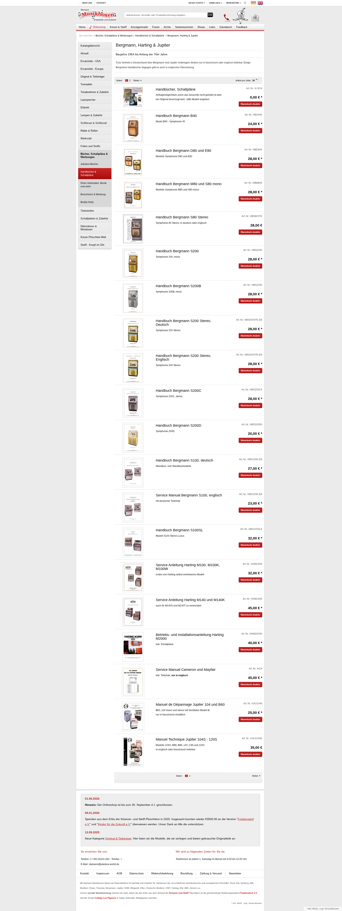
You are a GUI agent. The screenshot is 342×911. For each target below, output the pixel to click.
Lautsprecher (88, 99)
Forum (156, 27)
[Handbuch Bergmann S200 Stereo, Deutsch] (133, 333)
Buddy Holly (87, 202)
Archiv (167, 27)
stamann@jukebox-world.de (104, 864)
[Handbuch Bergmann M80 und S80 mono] (133, 195)
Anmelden (214, 3)
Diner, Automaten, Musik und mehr (93, 185)
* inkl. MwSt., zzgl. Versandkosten (246, 903)
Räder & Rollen (89, 130)
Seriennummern (184, 27)
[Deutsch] (254, 4)
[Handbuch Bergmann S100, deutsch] (133, 472)
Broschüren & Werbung (93, 194)
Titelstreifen (87, 210)
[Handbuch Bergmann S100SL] (133, 542)
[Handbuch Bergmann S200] (133, 263)
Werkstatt (86, 138)
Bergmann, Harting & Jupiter (182, 35)
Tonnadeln (86, 84)
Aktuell (84, 53)
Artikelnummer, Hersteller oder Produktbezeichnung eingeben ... (156, 15)
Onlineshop (99, 27)
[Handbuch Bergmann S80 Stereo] (133, 229)
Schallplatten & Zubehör (94, 218)
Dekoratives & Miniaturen (89, 228)
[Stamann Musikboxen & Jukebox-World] (97, 15)
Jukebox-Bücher (89, 164)
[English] (261, 4)
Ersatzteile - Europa (92, 68)
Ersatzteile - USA (91, 61)
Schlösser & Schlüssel (94, 122)
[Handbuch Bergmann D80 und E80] (133, 162)
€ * (256, 97)
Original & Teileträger (92, 76)
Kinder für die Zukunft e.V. (114, 824)
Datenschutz (136, 873)
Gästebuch (225, 27)
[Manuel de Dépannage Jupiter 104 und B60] (133, 716)
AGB (119, 873)
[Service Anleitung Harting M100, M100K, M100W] (133, 577)
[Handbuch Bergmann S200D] (133, 437)
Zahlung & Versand (211, 873)
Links (212, 27)
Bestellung (186, 873)
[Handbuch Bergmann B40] (133, 128)
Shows (201, 27)
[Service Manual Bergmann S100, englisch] (133, 507)
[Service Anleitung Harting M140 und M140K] (133, 612)
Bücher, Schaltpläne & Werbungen (114, 35)
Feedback (241, 27)
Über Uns (87, 3)
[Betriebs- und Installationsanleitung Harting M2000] (133, 647)
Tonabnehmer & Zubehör (95, 92)
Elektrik (85, 107)
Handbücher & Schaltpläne (150, 35)
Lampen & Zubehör (91, 115)
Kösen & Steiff (118, 27)
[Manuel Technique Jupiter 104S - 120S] (133, 751)
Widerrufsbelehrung (162, 873)
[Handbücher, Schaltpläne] (133, 96)
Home (82, 27)
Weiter (136, 80)
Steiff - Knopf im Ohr (92, 244)
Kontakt (101, 3)
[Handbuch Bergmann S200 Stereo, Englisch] (133, 368)
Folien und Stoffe (90, 146)
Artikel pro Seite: (243, 80)
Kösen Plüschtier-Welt (93, 237)
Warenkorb (232, 3)
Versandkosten (332, 908)
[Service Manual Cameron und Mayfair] (133, 682)
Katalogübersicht (90, 45)
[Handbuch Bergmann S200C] (133, 402)
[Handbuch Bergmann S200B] (133, 298)
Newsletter (235, 873)
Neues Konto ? (197, 3)
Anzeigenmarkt (139, 27)
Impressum (102, 873)
